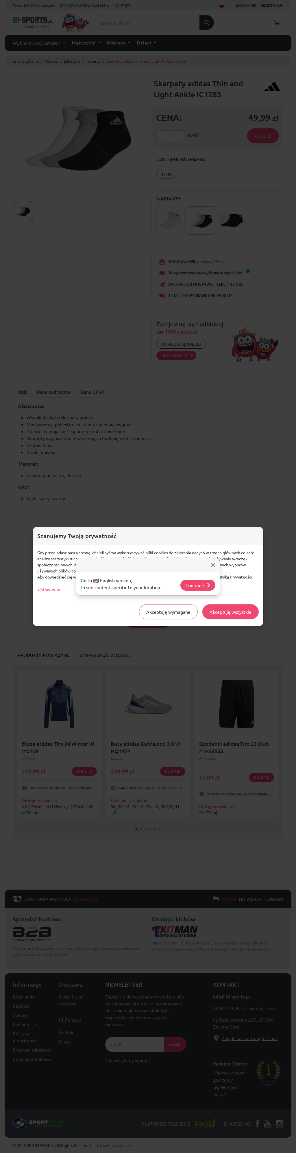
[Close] (213, 565)
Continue (194, 585)
